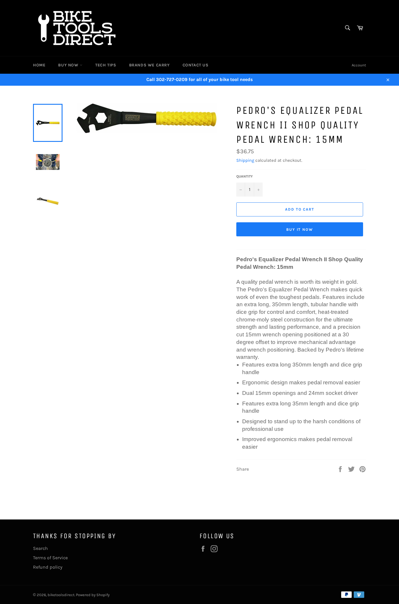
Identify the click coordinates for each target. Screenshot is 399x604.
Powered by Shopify (93, 595)
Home (39, 65)
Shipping (245, 160)
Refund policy (48, 567)
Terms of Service (50, 557)
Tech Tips (105, 65)
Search (40, 548)
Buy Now (69, 65)
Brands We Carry (149, 65)
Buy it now (299, 229)
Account (359, 65)
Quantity (244, 176)
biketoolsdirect (61, 595)
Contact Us (196, 65)
